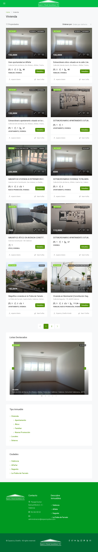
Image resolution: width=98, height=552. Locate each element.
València (15, 461)
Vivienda (15, 416)
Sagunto (14, 469)
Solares (14, 440)
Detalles (40, 71)
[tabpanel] (49, 368)
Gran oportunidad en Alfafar (19, 62)
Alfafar (14, 465)
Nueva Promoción (22, 432)
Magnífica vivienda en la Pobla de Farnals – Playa (29, 296)
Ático (17, 424)
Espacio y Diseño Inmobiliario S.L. (66, 313)
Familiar (18, 428)
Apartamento (20, 420)
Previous (13, 368)
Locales (14, 436)
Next (85, 368)
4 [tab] (54, 397)
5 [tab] (57, 397)
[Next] (57, 326)
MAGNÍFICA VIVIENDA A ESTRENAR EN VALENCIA (29, 179)
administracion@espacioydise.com (41, 519)
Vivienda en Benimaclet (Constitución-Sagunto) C (73, 296)
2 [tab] (46, 397)
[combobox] (82, 24)
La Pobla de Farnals (19, 473)
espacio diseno (15, 79)
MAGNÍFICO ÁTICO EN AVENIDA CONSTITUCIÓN (28, 238)
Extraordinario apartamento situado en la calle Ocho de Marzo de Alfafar (38, 121)
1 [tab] (43, 397)
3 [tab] (50, 397)
